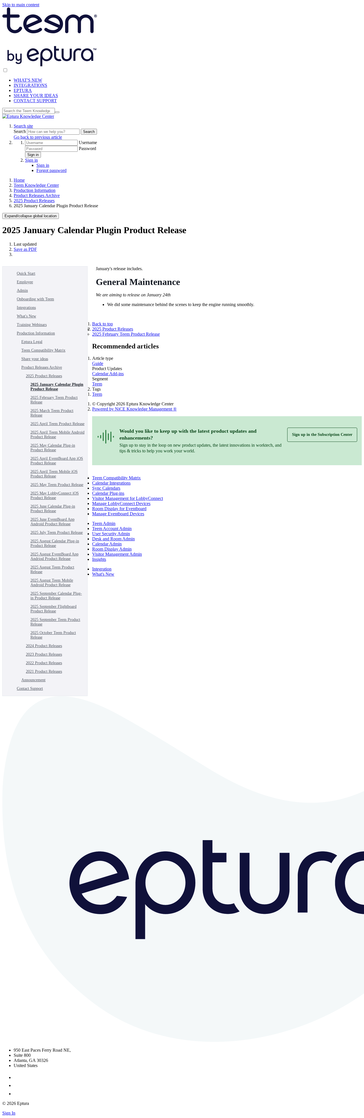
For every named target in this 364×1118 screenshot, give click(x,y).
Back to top (102, 323)
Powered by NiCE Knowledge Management (134, 409)
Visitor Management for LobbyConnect (127, 498)
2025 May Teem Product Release (56, 485)
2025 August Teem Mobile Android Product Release (51, 582)
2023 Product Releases (44, 654)
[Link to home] (28, 116)
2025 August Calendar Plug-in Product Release (54, 543)
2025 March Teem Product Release (51, 413)
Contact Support (30, 688)
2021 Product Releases (44, 671)
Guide (97, 363)
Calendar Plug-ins (108, 493)
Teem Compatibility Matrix (43, 350)
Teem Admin (103, 523)
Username (88, 142)
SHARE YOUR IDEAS (36, 95)
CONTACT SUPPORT (35, 100)
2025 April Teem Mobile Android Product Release (57, 434)
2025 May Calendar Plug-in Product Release (52, 447)
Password (87, 148)
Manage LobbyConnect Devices (121, 503)
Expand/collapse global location (31, 216)
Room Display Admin (112, 549)
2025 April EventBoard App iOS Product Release (56, 460)
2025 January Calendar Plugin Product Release (56, 386)
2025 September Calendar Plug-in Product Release (56, 595)
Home (19, 180)
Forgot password (51, 170)
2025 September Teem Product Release (55, 622)
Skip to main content (20, 4)
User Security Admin (111, 533)
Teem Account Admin (112, 528)
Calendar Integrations (111, 483)
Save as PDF (25, 249)
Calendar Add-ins (108, 373)
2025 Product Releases (34, 200)
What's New (26, 316)
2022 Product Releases (44, 663)
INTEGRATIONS (30, 85)
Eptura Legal (31, 342)
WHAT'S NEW (28, 80)
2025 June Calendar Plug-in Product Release (52, 508)
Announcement (33, 680)
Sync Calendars (106, 488)
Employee (25, 282)
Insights (99, 559)
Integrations (26, 307)
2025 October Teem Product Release (53, 635)
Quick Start (26, 273)
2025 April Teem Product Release (57, 424)
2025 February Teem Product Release (54, 399)
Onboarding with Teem (35, 299)
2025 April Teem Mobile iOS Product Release (54, 473)
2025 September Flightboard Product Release (53, 608)
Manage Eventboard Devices (118, 513)
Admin (22, 290)
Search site (23, 126)
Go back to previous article (38, 137)
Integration (101, 569)
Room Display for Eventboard (119, 508)
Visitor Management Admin (117, 554)
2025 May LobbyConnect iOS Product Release (54, 495)
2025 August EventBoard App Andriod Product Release (54, 556)
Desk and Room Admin (113, 538)
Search (20, 131)
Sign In (8, 1113)
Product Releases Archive (37, 195)
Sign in (33, 155)
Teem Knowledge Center (36, 185)
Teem (97, 383)
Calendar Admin (107, 543)
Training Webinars (32, 325)
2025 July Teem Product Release (56, 532)
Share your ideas (34, 359)
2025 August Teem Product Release (52, 569)
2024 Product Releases (44, 646)
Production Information (34, 190)
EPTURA (23, 90)
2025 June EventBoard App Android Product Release (52, 521)
